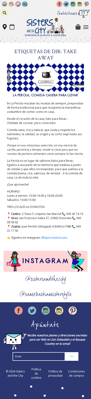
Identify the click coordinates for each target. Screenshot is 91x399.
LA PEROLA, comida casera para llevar (45, 95)
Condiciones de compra (76, 373)
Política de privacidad (55, 373)
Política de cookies (36, 373)
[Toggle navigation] (86, 27)
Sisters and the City (16, 373)
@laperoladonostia (54, 238)
